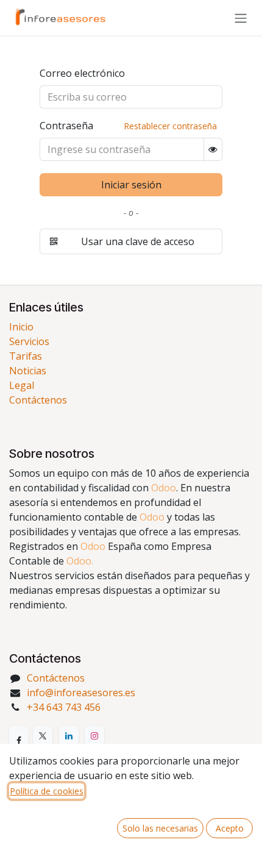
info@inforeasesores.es (81, 692)
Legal (21, 385)
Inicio (21, 326)
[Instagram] (94, 736)
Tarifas (25, 356)
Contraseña (66, 125)
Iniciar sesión (131, 184)
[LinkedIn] (69, 736)
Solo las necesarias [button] (160, 828)
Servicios (29, 341)
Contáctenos (38, 400)
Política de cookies (46, 791)
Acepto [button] (230, 828)
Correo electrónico (82, 73)
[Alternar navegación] (240, 17)
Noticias (27, 370)
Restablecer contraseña (170, 126)
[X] (42, 736)
